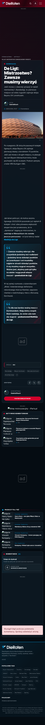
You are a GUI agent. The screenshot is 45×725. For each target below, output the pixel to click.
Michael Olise (23, 673)
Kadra (17, 677)
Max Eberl (24, 677)
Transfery (19, 669)
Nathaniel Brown (7, 681)
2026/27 (5, 673)
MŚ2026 (16, 685)
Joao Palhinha (29, 681)
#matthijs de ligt (9, 375)
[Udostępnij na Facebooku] (30, 383)
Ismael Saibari (18, 681)
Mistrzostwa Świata (34, 673)
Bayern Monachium (8, 669)
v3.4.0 (4, 659)
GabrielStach (16, 393)
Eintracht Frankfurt (19, 688)
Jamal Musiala (34, 677)
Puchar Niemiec (7, 688)
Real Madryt (18, 692)
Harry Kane (13, 673)
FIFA (37, 681)
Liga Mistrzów (31, 688)
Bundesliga (28, 669)
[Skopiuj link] (39, 383)
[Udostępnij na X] (34, 383)
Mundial (35, 669)
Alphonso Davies (7, 692)
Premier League (7, 685)
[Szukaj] (30, 3)
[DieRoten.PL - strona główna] (11, 3)
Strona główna (7, 56)
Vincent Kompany (8, 677)
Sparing (26, 692)
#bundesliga (8, 371)
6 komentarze (25, 109)
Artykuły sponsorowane (9, 701)
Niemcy (31, 685)
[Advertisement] (22, 32)
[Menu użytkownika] (35, 3)
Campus (24, 685)
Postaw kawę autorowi (22, 398)
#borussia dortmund (33, 371)
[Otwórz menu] (40, 3)
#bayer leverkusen (19, 371)
